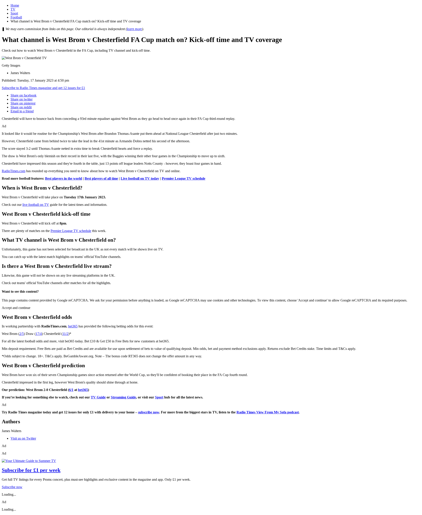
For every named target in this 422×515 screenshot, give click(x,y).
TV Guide (98, 397)
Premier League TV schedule (183, 178)
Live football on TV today (140, 178)
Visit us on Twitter (23, 438)
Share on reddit (21, 107)
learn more (134, 29)
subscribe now (148, 412)
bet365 (73, 326)
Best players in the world (63, 178)
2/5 (21, 334)
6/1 (71, 390)
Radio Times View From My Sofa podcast (267, 412)
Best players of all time (101, 178)
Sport (14, 13)
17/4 (39, 334)
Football (16, 17)
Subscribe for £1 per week (31, 470)
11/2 (65, 334)
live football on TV (35, 204)
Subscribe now (12, 487)
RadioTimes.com (13, 171)
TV (13, 9)
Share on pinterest (23, 103)
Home (15, 5)
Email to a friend (22, 111)
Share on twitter (22, 99)
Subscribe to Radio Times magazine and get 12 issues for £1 (43, 88)
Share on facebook (23, 95)
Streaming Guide (123, 397)
